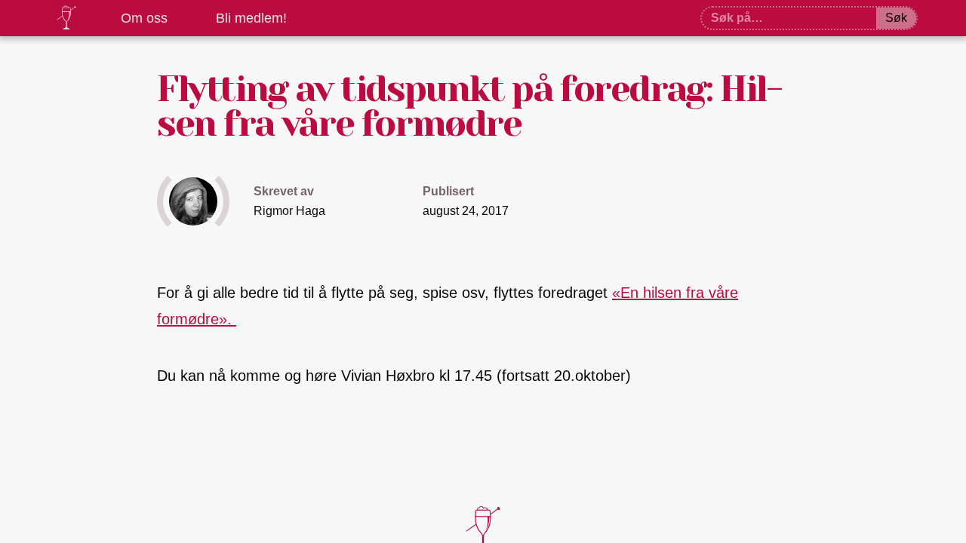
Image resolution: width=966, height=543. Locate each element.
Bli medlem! (251, 18)
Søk (896, 17)
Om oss (144, 18)
